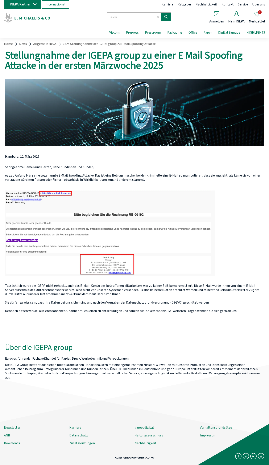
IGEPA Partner (20, 4)
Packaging (174, 32)
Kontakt (228, 4)
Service (243, 4)
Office (193, 32)
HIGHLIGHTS (256, 32)
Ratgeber (184, 4)
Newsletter (12, 427)
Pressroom (153, 32)
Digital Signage (229, 32)
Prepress (132, 32)
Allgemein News (45, 44)
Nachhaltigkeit (206, 4)
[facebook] (238, 456)
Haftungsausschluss (148, 435)
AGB (7, 435)
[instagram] (261, 456)
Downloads (12, 443)
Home (8, 44)
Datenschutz (78, 435)
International (55, 4)
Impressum (208, 435)
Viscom (114, 32)
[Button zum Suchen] (166, 17)
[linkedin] (246, 456)
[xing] (253, 456)
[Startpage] (38, 17)
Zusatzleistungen (82, 443)
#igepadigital (144, 427)
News (23, 44)
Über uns (258, 4)
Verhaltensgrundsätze (216, 427)
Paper (207, 32)
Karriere (167, 4)
